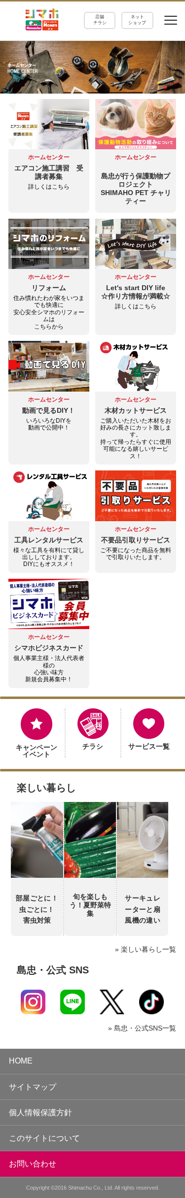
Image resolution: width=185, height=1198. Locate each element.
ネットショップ (137, 19)
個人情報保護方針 (40, 1112)
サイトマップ (32, 1087)
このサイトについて (44, 1138)
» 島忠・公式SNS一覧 (142, 1028)
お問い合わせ (32, 1164)
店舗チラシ (100, 19)
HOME (21, 1061)
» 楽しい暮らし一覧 (145, 949)
